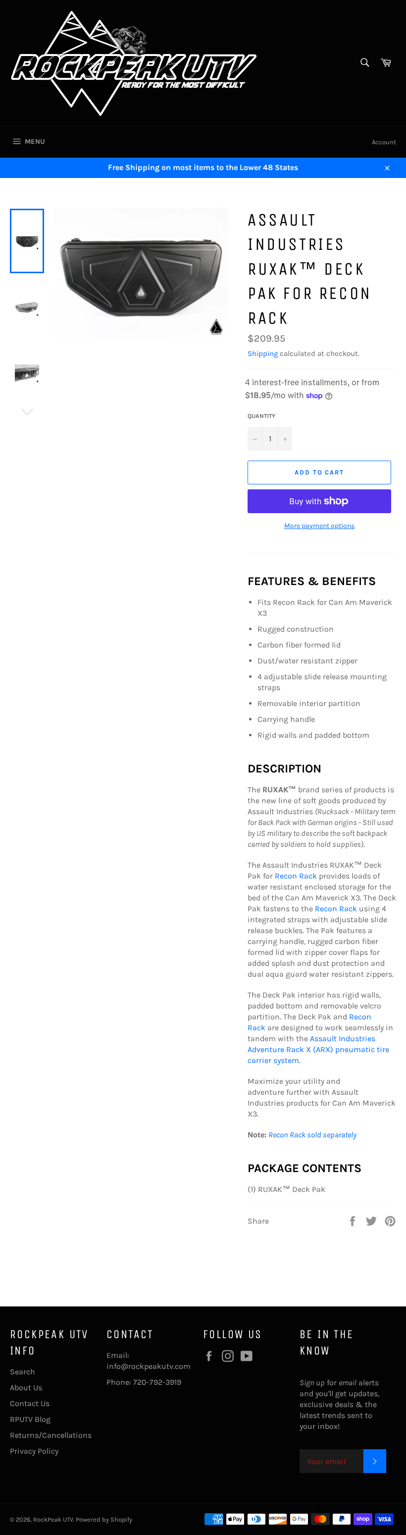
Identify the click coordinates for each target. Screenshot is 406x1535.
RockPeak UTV (53, 1519)
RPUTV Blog (30, 1419)
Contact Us (30, 1403)
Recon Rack (296, 876)
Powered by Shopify (104, 1519)
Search (22, 1371)
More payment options (319, 526)
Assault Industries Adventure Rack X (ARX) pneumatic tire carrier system (318, 1049)
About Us (26, 1387)
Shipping (263, 353)
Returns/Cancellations (51, 1435)
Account (384, 142)
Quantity (261, 416)
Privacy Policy (34, 1451)
